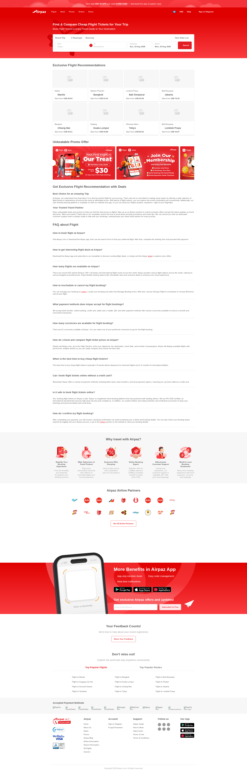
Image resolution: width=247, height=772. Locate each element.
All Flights (88, 748)
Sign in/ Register (115, 724)
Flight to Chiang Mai (123, 687)
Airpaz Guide (138, 724)
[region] (123, 163)
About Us (87, 727)
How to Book (138, 727)
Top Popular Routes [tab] (151, 667)
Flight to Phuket (162, 682)
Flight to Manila (78, 677)
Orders (84, 292)
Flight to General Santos (82, 687)
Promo (86, 734)
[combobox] (72, 47)
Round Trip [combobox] (60, 38)
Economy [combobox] (90, 38)
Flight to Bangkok (122, 677)
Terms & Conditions (141, 738)
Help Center (138, 731)
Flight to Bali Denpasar (165, 677)
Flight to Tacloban (79, 691)
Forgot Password (115, 727)
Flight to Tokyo (121, 691)
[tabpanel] (123, 681)
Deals (150, 256)
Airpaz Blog (88, 738)
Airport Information (91, 745)
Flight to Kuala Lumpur (124, 682)
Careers (87, 752)
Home (86, 724)
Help (189, 12)
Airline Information (91, 741)
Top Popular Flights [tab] (96, 667)
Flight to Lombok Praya (165, 691)
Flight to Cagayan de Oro (82, 682)
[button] (193, 4)
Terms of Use (138, 734)
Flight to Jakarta (162, 687)
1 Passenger (76, 38)
